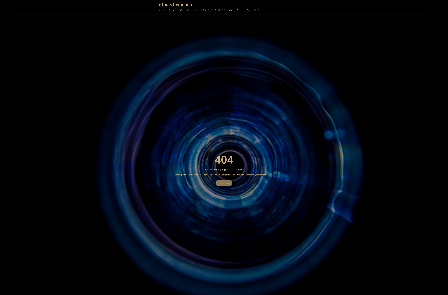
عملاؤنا (196, 10)
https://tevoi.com (176, 4)
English (256, 10)
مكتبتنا (188, 10)
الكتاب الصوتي (234, 10)
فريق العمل (177, 10)
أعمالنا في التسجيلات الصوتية (214, 10)
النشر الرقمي (164, 10)
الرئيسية (246, 10)
